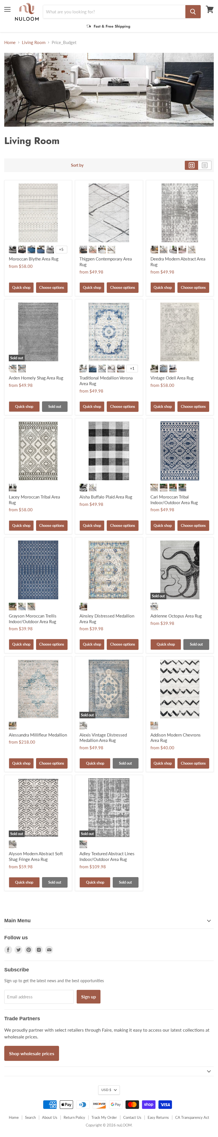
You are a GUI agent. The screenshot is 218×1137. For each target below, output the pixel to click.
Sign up (88, 996)
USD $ (106, 1090)
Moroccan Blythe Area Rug (33, 258)
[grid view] (191, 165)
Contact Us (132, 1117)
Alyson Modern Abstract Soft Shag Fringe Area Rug (36, 856)
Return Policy (74, 1117)
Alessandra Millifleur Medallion (38, 734)
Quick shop (21, 287)
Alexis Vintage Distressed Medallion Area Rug (103, 737)
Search (30, 1117)
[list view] (204, 165)
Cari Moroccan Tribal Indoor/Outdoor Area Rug (174, 499)
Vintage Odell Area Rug (172, 377)
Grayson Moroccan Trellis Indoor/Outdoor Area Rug (32, 618)
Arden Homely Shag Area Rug (36, 377)
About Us (49, 1117)
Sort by (77, 165)
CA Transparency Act (192, 1117)
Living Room (33, 42)
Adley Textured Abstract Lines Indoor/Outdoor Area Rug (107, 856)
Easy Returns (158, 1117)
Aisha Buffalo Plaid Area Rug (105, 496)
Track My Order (104, 1117)
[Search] (193, 11)
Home (10, 42)
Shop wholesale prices (31, 1053)
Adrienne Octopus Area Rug (176, 615)
